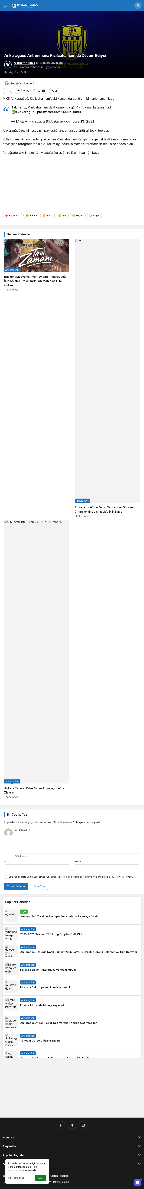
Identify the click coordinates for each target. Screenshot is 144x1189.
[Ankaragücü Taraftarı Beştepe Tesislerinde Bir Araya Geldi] (72, 915)
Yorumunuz (22, 829)
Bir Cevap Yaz (17, 814)
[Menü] (6, 5)
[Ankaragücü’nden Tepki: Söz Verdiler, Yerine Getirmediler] (72, 1022)
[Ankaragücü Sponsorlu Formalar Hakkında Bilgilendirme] (72, 1056)
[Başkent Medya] (25, 5)
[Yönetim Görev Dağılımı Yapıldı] (72, 1040)
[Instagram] (83, 1125)
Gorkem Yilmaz (24, 62)
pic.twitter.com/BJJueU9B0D (60, 112)
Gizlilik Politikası (16, 1178)
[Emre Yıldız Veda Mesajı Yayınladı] (72, 1004)
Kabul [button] (41, 1178)
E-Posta (80, 861)
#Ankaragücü (25, 112)
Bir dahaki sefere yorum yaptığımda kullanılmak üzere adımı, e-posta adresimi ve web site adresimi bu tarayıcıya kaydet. (71, 876)
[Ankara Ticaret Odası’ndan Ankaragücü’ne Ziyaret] (36, 659)
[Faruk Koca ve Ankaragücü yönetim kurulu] (72, 969)
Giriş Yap (39, 886)
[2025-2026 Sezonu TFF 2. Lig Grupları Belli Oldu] (72, 933)
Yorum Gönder (16, 886)
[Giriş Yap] (137, 5)
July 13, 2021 (83, 121)
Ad (7, 861)
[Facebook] (61, 1125)
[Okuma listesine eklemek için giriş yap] (64, 91)
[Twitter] (72, 1125)
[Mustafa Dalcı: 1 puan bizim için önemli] (72, 986)
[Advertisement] (72, 183)
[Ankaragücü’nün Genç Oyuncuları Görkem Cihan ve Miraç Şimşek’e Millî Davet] (107, 378)
